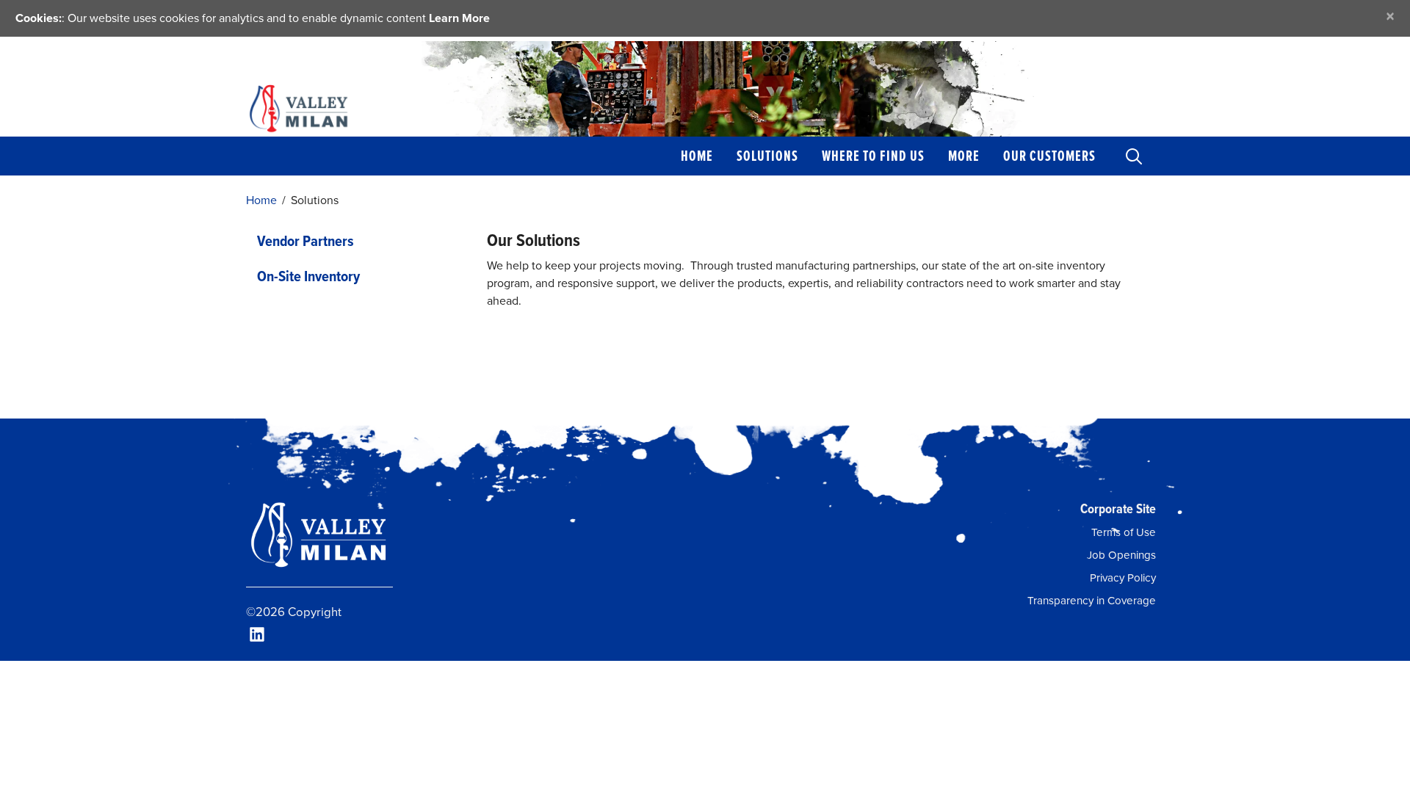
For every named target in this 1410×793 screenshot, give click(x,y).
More (964, 156)
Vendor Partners (305, 241)
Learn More (459, 18)
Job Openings (1121, 555)
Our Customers (1049, 156)
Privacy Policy (1123, 578)
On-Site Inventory (308, 276)
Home (697, 156)
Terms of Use (1123, 532)
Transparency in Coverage (1091, 601)
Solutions (767, 156)
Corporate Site (1118, 508)
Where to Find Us (873, 156)
